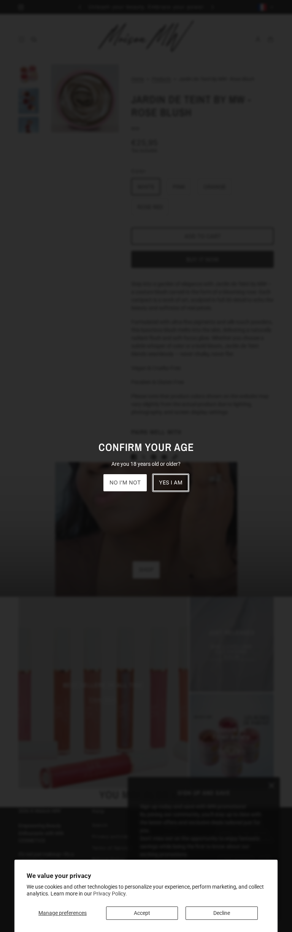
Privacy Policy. (110, 894)
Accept (142, 913)
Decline (221, 913)
